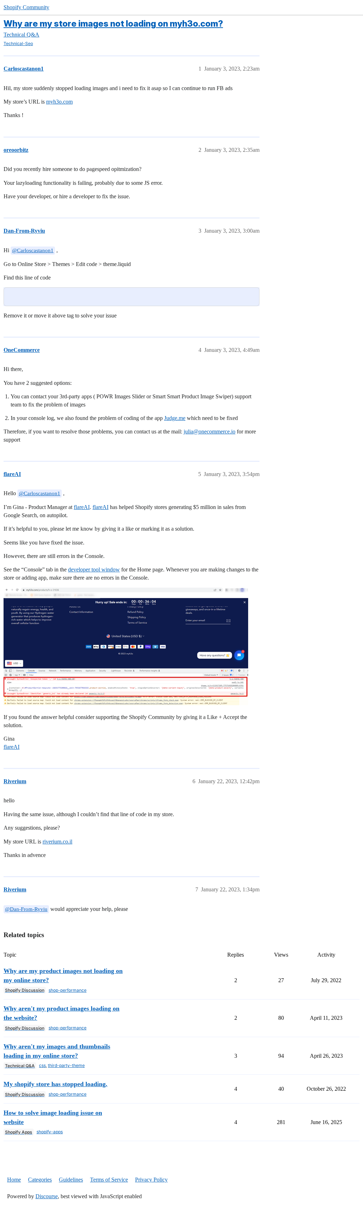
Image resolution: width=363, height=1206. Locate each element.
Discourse (46, 1196)
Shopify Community (26, 7)
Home (14, 1180)
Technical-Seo (18, 43)
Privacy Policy (151, 1180)
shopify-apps (50, 1131)
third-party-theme (66, 1065)
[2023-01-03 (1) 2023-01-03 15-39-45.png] (126, 646)
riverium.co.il (57, 842)
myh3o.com (59, 102)
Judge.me (174, 418)
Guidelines (71, 1180)
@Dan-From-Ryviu (26, 909)
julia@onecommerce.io (209, 431)
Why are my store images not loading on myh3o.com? (113, 23)
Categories (40, 1180)
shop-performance (67, 990)
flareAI (82, 507)
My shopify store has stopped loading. (55, 1084)
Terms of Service (109, 1180)
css (42, 1065)
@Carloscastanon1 (33, 250)
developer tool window (94, 569)
